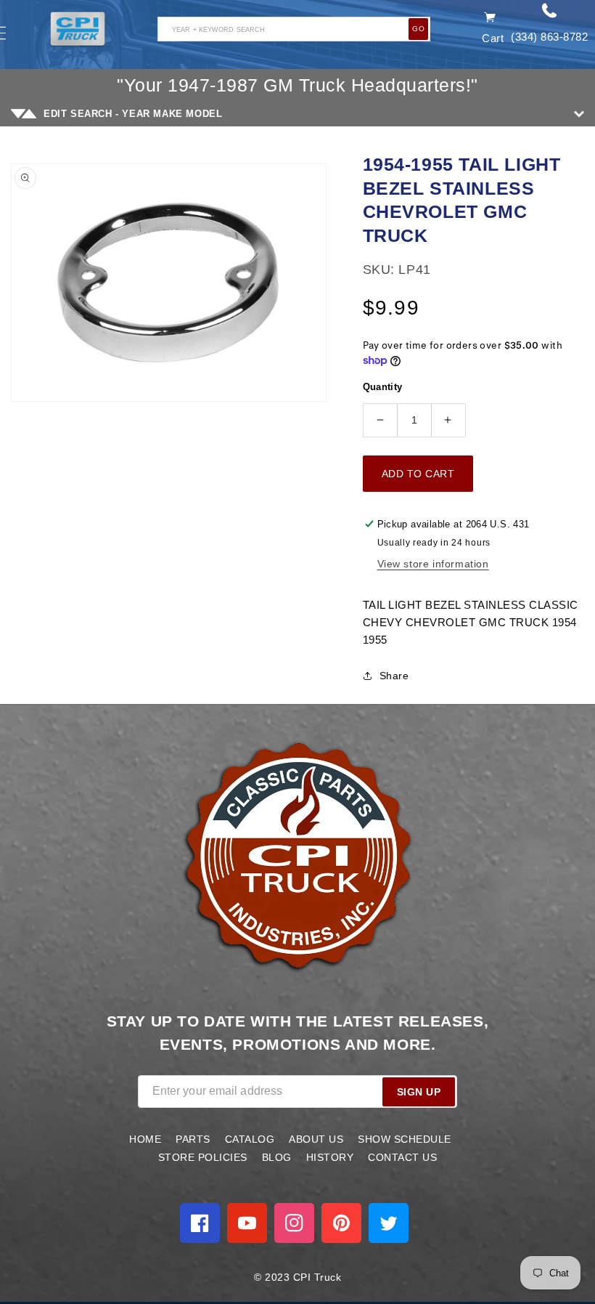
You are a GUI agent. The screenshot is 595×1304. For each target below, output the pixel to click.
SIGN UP (419, 1092)
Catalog (250, 1139)
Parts (193, 1139)
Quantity (383, 386)
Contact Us (402, 1157)
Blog (277, 1157)
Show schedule (404, 1139)
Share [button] (394, 675)
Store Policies (202, 1157)
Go (418, 29)
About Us (316, 1139)
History (330, 1157)
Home (145, 1139)
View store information (433, 564)
